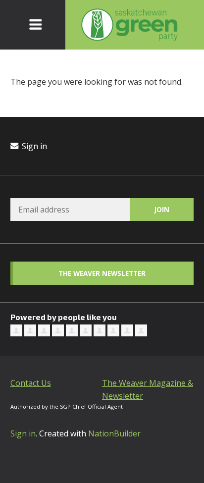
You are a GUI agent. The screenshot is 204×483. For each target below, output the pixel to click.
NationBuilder (114, 433)
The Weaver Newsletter (102, 273)
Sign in (33, 146)
